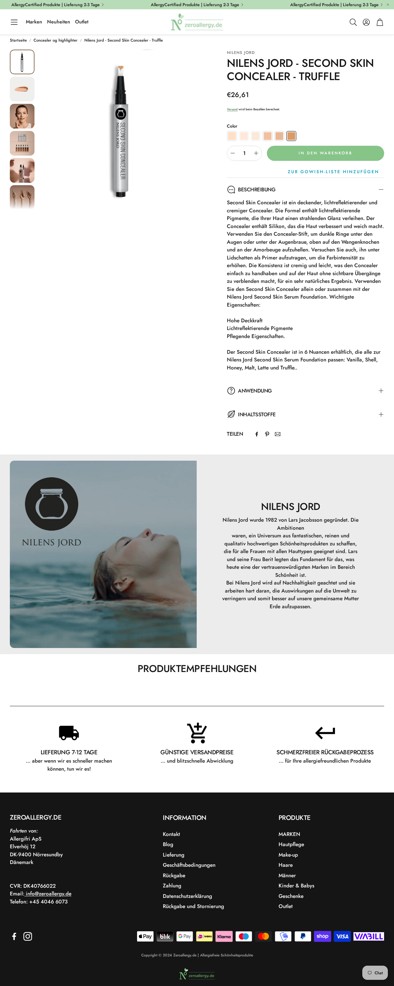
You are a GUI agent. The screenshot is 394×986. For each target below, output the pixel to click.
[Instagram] (27, 936)
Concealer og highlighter (56, 40)
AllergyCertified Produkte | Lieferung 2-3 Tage (55, 4)
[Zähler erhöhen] (256, 153)
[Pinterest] (267, 434)
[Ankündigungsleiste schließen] (387, 4)
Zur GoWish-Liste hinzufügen (333, 172)
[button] (14, 22)
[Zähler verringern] (232, 153)
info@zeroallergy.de (47, 893)
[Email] (277, 434)
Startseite (18, 40)
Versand (232, 109)
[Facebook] (256, 434)
